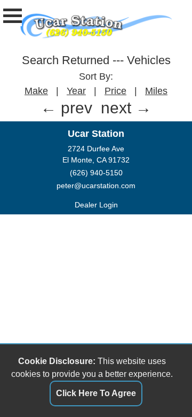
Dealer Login (96, 204)
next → (126, 108)
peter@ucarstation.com (96, 185)
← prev (66, 108)
